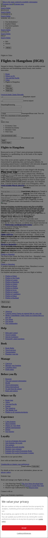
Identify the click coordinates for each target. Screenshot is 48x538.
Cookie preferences (24, 533)
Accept (24, 528)
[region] (24, 517)
